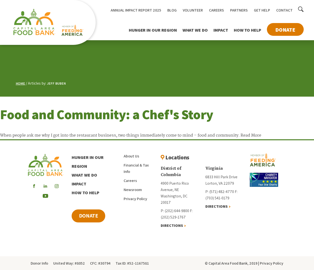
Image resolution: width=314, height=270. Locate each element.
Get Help (262, 10)
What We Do (195, 30)
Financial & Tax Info (136, 168)
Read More (251, 135)
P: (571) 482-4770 (219, 191)
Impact (220, 30)
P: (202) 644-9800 (175, 210)
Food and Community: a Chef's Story (106, 114)
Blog (172, 10)
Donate (285, 29)
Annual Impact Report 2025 (136, 10)
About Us (131, 156)
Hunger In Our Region (153, 30)
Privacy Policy (135, 198)
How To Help (247, 30)
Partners (239, 10)
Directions (172, 225)
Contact (284, 10)
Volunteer (193, 10)
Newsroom (133, 189)
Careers (216, 10)
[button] (301, 9)
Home (20, 83)
